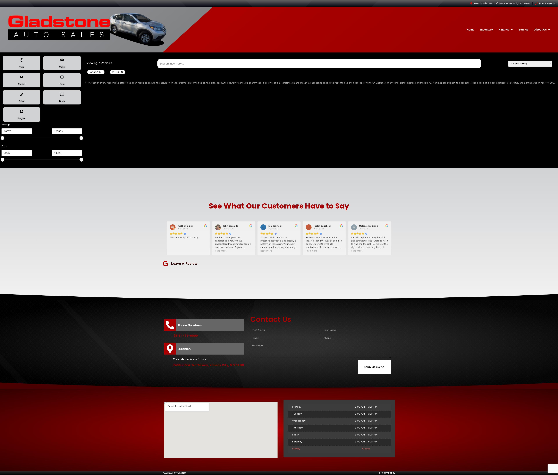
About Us (540, 29)
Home (470, 29)
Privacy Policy (387, 472)
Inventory (486, 29)
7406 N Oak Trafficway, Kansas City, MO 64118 (208, 365)
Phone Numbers (190, 325)
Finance (504, 29)
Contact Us (270, 319)
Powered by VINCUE (174, 473)
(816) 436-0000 (186, 336)
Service (523, 29)
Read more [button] (221, 250)
